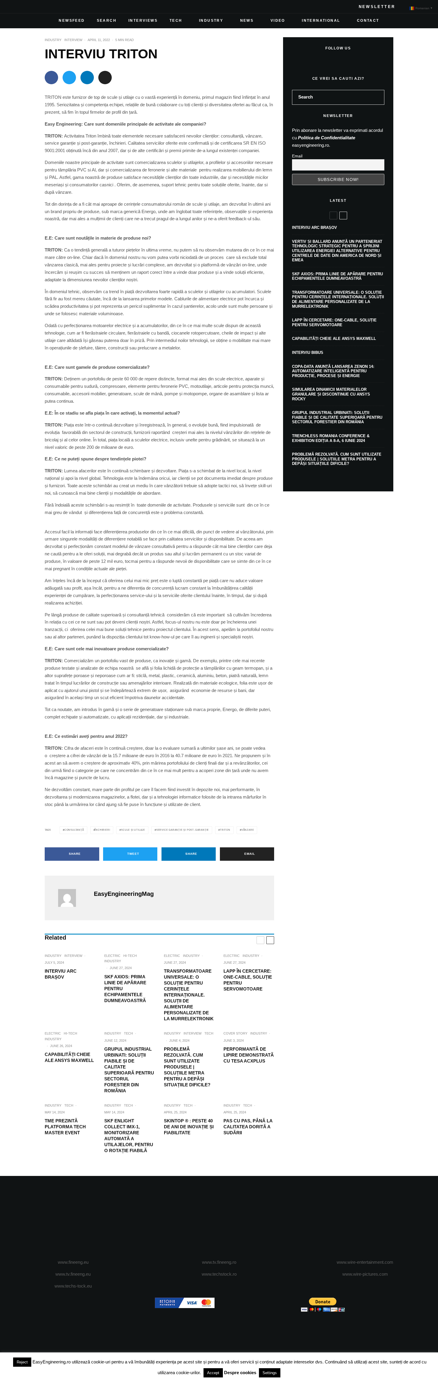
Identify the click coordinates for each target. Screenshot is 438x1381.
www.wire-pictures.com (365, 1274)
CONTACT (368, 20)
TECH (176, 20)
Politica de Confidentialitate (326, 137)
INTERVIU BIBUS (307, 352)
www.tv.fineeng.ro (219, 1262)
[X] (23, 6)
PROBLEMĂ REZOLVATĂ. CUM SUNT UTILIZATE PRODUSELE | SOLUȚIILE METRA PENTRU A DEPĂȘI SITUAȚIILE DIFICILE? (187, 1066)
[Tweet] (69, 77)
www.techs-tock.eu (73, 1285)
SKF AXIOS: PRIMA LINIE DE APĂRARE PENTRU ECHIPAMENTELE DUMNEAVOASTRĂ (125, 988)
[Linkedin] (52, 6)
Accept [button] (213, 1373)
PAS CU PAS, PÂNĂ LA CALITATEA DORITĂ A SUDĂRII (247, 1126)
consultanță (74, 830)
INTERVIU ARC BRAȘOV (61, 973)
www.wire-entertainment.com (365, 1262)
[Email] (105, 77)
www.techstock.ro (219, 1274)
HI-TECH (130, 955)
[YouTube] (42, 6)
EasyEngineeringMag (124, 894)
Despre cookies (240, 1372)
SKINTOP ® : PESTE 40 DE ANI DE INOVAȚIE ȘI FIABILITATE (189, 1126)
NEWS (247, 20)
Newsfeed (72, 20)
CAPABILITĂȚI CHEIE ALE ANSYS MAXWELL (69, 1057)
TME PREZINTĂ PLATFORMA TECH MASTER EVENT (65, 1126)
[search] (378, 97)
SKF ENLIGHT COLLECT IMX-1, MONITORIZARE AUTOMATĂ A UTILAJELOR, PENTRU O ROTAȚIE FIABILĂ (128, 1135)
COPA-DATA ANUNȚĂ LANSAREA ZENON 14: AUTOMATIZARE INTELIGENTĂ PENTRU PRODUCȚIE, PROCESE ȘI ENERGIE (333, 371)
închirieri (102, 830)
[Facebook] (13, 6)
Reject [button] (22, 1362)
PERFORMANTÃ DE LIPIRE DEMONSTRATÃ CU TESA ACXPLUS (248, 1054)
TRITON (225, 830)
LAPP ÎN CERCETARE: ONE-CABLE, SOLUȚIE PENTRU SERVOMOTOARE (247, 979)
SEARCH (107, 20)
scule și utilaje (133, 830)
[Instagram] (33, 6)
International (321, 20)
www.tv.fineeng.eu (73, 1274)
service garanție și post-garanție (182, 830)
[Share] (51, 77)
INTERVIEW (73, 40)
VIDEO (278, 20)
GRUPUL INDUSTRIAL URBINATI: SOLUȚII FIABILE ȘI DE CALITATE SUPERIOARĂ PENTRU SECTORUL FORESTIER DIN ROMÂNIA (129, 1069)
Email (297, 156)
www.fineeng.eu (73, 1262)
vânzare (247, 830)
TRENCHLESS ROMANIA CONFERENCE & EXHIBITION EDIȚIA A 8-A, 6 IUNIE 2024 (330, 438)
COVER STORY (235, 1033)
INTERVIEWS (143, 20)
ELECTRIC (112, 955)
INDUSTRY (211, 20)
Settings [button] (270, 1373)
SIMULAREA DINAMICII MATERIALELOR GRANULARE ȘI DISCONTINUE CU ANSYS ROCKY (331, 394)
